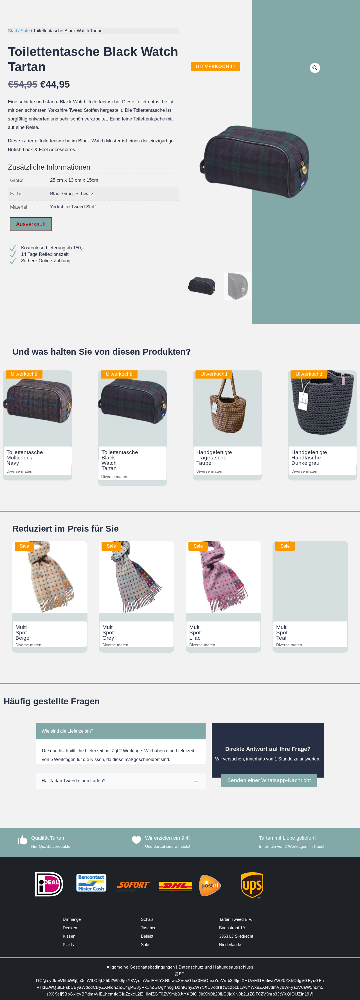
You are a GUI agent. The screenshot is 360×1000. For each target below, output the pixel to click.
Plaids (68, 944)
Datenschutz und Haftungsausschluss (216, 967)
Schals (147, 919)
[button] (315, 68)
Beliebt (147, 936)
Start (12, 30)
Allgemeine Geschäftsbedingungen (141, 967)
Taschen (148, 927)
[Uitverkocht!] (37, 434)
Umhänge (72, 919)
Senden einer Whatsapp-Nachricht (269, 780)
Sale (25, 30)
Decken (70, 927)
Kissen (69, 936)
